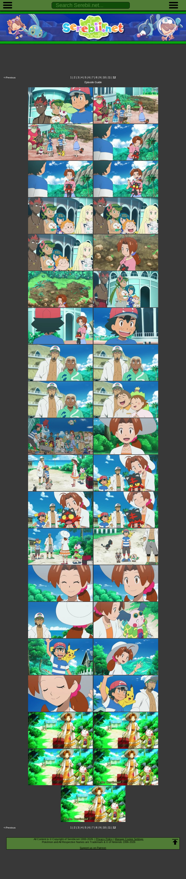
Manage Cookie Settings (129, 839)
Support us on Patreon (93, 847)
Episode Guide (93, 82)
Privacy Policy (104, 839)
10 (104, 77)
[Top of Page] (175, 842)
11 (109, 77)
